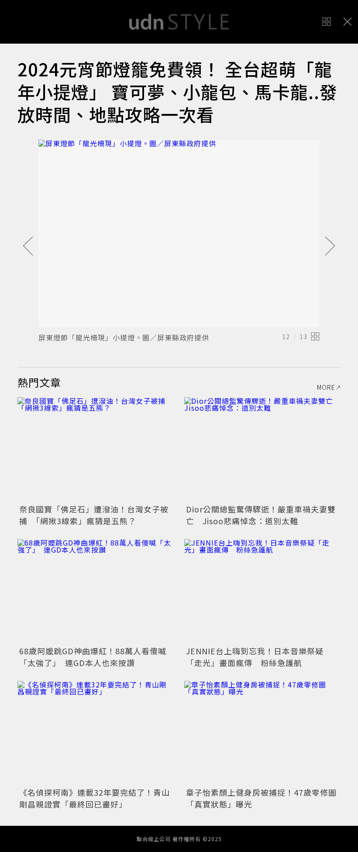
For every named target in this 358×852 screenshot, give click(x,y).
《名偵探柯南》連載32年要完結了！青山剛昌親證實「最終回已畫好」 (94, 798)
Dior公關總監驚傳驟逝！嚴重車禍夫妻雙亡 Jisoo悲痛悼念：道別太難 (261, 514)
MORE (326, 387)
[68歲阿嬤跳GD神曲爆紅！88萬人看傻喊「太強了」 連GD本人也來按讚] (95, 591)
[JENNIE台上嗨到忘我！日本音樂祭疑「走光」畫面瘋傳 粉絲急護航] (262, 591)
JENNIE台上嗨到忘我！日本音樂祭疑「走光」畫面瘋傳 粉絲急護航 (255, 656)
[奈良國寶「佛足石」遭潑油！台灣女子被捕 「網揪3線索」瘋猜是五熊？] (95, 449)
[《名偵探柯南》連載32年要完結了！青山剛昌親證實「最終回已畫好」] (95, 733)
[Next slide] (330, 246)
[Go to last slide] (27, 246)
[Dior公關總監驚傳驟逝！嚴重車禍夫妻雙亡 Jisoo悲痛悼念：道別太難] (262, 449)
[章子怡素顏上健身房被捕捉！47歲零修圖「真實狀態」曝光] (262, 733)
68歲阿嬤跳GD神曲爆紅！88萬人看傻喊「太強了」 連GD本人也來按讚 (92, 656)
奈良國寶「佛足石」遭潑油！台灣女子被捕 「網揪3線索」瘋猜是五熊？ (94, 514)
